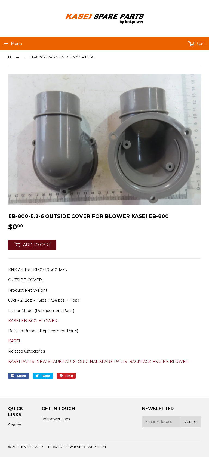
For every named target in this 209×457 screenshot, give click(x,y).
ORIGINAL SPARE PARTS (102, 361)
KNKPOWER (32, 447)
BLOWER (48, 320)
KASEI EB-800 (22, 320)
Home (13, 57)
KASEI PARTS (21, 361)
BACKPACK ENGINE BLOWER (159, 361)
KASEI (14, 341)
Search (14, 424)
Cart (200, 43)
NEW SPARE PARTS (56, 361)
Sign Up (190, 422)
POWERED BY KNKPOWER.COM (77, 447)
